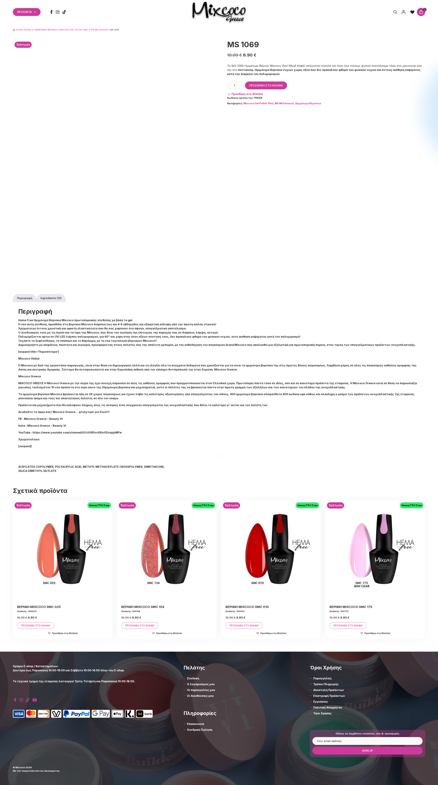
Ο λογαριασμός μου (201, 684)
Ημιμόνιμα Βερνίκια (45, 29)
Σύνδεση (193, 678)
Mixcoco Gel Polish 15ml (74, 29)
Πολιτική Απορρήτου (327, 707)
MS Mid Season (99, 29)
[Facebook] (51, 12)
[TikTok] (64, 12)
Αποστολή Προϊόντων (328, 690)
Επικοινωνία (195, 724)
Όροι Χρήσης (322, 713)
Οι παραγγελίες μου (201, 690)
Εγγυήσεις (320, 701)
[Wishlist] (412, 12)
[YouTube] (34, 700)
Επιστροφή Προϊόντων (329, 696)
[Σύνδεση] (403, 12)
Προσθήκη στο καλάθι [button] (35, 625)
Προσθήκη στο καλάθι (266, 85)
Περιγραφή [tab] (24, 298)
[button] (245, 94)
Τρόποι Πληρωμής (326, 684)
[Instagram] (58, 12)
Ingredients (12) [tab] (51, 298)
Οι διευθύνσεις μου (200, 696)
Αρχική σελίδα (23, 29)
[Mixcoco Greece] (218, 12)
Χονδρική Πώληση (199, 729)
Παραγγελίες (322, 678)
